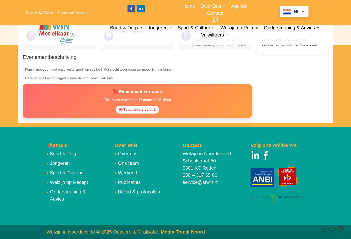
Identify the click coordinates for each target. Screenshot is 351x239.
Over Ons (210, 6)
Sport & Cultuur (194, 28)
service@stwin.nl (200, 182)
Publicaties (129, 182)
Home (188, 6)
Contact (215, 13)
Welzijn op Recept (239, 28)
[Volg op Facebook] (131, 8)
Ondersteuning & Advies (289, 28)
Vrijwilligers (212, 35)
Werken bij (129, 172)
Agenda (239, 6)
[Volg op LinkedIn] (141, 8)
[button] (323, 228)
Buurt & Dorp (124, 28)
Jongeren (158, 28)
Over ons (128, 153)
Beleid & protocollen (139, 191)
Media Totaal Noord (183, 231)
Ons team (128, 163)
